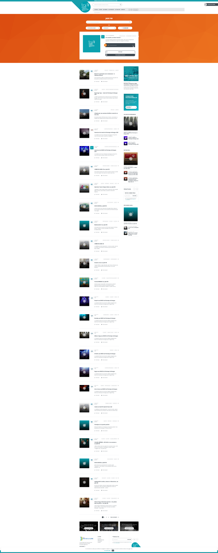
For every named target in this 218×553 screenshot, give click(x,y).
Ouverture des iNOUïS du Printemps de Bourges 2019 (105, 150)
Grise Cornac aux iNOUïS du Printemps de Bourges (105, 389)
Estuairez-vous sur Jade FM (100, 262)
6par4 (116, 296)
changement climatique (131, 35)
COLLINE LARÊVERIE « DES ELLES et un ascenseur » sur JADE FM (105, 442)
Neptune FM (135, 226)
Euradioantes (106, 314)
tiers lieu (112, 109)
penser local (111, 70)
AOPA (116, 183)
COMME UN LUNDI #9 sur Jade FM (101, 169)
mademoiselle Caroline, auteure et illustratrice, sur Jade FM (106, 482)
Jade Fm (117, 70)
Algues (115, 202)
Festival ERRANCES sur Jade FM (101, 281)
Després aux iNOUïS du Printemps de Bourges (104, 300)
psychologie (122, 35)
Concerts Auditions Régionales (111, 146)
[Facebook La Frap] (129, 10)
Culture (115, 221)
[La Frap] (92, 149)
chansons (115, 403)
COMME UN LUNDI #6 (99, 244)
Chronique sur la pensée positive (101, 424)
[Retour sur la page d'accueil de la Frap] (85, 7)
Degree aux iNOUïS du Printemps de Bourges (104, 371)
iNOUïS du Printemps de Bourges (112, 89)
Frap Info (112, 183)
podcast (106, 70)
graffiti (102, 385)
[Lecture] (105, 45)
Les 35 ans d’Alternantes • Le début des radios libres (130, 168)
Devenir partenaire (109, 528)
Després (107, 296)
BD (116, 478)
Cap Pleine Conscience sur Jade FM (130, 223)
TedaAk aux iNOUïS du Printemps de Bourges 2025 (133, 138)
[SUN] (92, 299)
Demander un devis (129, 528)
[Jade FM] (92, 72)
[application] (120, 45)
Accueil (96, 9)
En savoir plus (107, 550)
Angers (115, 128)
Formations (100, 541)
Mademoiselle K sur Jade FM (100, 225)
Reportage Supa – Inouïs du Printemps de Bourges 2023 (106, 93)
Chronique (115, 421)
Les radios (105, 9)
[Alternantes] (103, 38)
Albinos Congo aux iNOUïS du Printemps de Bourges (106, 336)
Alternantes (111, 35)
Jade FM (95, 71)
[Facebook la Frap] (134, 189)
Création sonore (106, 165)
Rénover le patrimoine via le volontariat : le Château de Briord (104, 74)
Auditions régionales (108, 128)
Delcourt (104, 478)
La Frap (100, 9)
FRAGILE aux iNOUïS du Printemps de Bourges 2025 (130, 133)
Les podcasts (111, 9)
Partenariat (82, 546)
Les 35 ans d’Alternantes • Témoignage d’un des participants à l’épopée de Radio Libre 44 (133, 180)
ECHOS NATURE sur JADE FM (100, 206)
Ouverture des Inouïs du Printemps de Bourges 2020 (106, 132)
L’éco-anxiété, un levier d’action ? (113, 37)
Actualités (117, 9)
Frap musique (105, 221)
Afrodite (111, 350)
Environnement (114, 259)
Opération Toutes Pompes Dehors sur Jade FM (104, 187)
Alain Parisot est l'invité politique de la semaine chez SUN (132, 234)
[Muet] (133, 46)
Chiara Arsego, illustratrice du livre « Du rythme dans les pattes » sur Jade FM (105, 502)
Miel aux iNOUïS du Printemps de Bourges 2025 (133, 144)
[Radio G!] (92, 131)
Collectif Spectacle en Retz (111, 278)
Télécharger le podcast (120, 54)
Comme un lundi (114, 165)
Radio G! (95, 129)
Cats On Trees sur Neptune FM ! (133, 228)
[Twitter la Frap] (137, 189)
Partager (120, 51)
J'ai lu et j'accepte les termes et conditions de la (130, 199)
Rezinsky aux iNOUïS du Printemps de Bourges (104, 318)
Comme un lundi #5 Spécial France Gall (103, 407)
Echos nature (110, 202)
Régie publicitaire (101, 539)
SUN (95, 297)
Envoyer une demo (88, 528)
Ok (112, 550)
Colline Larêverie (113, 438)
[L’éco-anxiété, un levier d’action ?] (91, 52)
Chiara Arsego (114, 498)
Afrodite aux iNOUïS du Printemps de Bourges (104, 353)
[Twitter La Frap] (131, 10)
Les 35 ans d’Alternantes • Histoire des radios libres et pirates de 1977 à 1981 (133, 173)
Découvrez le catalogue (129, 107)
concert (111, 296)
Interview (107, 183)
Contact (123, 9)
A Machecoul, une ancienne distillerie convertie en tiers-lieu (106, 113)
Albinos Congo (110, 332)
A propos (99, 538)
